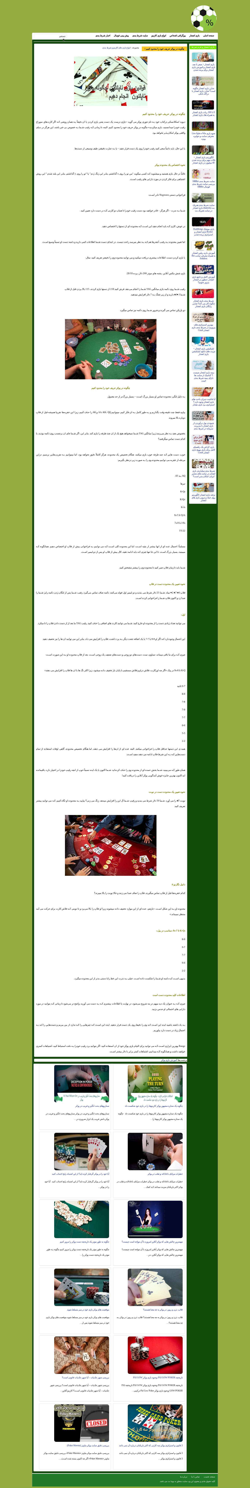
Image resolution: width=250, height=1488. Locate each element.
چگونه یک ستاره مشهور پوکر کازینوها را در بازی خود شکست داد (154, 1106)
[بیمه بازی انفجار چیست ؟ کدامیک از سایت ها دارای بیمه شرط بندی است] (203, 364)
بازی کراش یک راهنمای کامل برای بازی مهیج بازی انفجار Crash (203, 450)
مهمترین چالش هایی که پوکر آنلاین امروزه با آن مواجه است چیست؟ (152, 1241)
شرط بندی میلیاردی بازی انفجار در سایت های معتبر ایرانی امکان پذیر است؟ (203, 474)
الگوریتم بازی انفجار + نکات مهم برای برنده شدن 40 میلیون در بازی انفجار (203, 160)
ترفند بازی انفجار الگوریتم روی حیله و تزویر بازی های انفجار (203, 498)
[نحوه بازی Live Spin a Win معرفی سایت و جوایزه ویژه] (203, 125)
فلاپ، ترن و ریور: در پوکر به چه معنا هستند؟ (163, 1309)
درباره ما (183, 1477)
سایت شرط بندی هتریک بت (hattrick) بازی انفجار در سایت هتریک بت (203, 208)
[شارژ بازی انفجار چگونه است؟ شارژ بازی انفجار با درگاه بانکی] (203, 80)
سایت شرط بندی (140, 35)
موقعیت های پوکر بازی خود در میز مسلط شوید (88, 1309)
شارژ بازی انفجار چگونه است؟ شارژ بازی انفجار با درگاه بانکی (203, 91)
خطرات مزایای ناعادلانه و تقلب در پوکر (165, 1174)
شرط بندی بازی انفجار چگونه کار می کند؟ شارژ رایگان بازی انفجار (204, 304)
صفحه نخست (209, 1477)
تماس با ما (195, 1477)
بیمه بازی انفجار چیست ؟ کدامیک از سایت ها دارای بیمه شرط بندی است (203, 376)
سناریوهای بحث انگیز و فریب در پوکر (92, 1106)
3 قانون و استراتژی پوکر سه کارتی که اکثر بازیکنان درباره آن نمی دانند (151, 1445)
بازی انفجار (194, 35)
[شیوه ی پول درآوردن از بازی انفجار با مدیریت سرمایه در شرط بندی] (203, 415)
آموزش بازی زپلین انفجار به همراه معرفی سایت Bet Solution (203, 256)
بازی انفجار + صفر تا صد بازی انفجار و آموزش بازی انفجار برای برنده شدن (203, 67)
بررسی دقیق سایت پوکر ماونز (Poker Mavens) (88, 1445)
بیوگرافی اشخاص (178, 35)
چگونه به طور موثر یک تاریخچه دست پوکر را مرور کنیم (84, 1241)
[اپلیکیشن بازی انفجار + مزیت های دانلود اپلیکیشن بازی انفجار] (203, 340)
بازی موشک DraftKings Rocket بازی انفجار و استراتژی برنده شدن (203, 232)
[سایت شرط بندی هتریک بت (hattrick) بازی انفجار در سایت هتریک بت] (203, 197)
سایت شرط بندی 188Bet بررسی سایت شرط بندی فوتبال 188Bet (203, 184)
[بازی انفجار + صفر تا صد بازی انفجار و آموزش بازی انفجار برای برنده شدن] (203, 56)
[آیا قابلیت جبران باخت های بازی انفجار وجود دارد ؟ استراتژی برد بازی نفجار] (203, 391)
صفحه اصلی (208, 35)
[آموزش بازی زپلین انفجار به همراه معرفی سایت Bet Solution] (203, 245)
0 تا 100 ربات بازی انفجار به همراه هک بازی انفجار (203, 113)
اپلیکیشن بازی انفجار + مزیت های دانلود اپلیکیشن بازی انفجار (203, 351)
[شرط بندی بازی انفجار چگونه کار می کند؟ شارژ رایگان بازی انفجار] (203, 292)
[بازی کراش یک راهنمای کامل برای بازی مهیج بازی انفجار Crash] (203, 439)
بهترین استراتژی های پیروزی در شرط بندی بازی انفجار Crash (203, 327)
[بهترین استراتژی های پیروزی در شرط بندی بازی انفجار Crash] (203, 316)
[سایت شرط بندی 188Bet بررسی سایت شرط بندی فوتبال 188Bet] (203, 173)
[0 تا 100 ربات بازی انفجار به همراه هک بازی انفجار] (203, 104)
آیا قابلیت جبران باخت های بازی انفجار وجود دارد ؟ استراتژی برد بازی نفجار (203, 402)
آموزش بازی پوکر (169, 1060)
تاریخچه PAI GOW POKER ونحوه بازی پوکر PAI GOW (158, 1377)
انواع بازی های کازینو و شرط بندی (116, 48)
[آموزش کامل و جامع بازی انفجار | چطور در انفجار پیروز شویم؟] (203, 268)
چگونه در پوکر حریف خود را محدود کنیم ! (164, 48)
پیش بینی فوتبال (121, 35)
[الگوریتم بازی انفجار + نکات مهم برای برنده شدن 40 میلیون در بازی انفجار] (203, 149)
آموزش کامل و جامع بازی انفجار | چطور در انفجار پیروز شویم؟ (203, 280)
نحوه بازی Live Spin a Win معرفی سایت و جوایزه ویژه (203, 136)
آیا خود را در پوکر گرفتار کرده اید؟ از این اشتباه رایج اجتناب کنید (80, 1174)
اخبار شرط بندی (103, 35)
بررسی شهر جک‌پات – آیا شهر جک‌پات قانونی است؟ (85, 1377)
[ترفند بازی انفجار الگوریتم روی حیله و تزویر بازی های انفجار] (203, 486)
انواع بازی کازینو (159, 35)
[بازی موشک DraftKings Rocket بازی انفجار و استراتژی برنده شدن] (203, 221)
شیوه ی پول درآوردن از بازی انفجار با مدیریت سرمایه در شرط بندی (203, 426)
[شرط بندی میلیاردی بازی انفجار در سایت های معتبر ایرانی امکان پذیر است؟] (203, 463)
